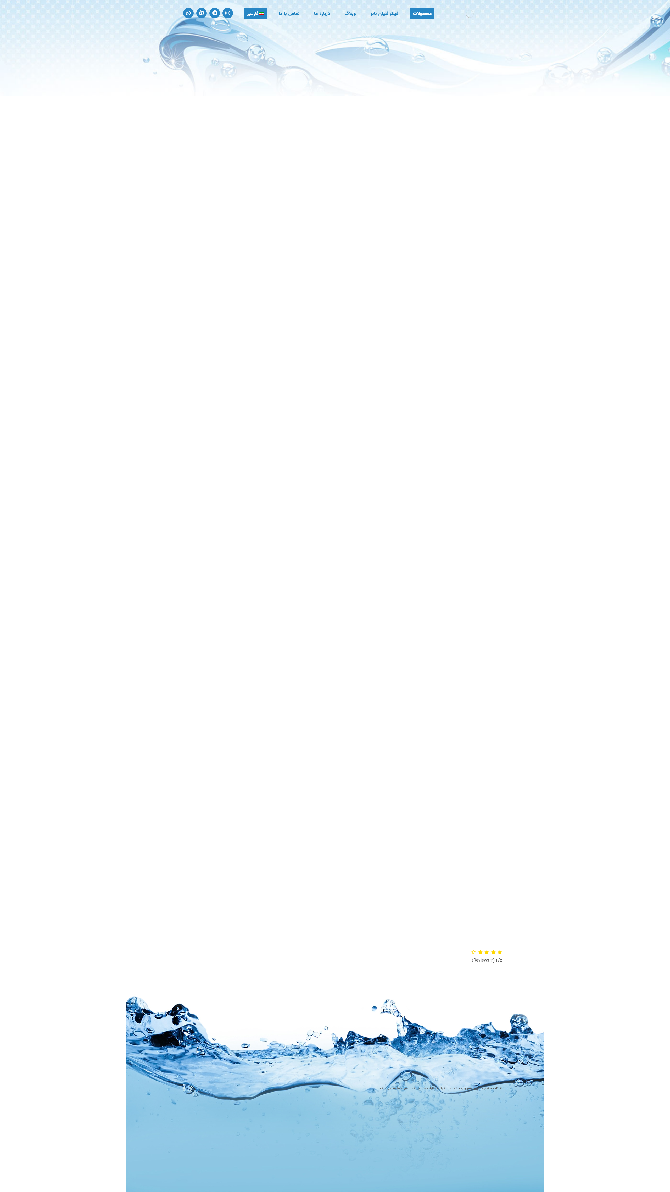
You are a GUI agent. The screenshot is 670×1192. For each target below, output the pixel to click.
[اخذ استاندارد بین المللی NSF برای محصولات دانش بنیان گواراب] (295, 1026)
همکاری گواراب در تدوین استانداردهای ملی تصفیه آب (345, 1051)
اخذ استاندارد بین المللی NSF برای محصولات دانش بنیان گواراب (348, 1022)
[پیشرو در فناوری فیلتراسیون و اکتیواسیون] (469, 14)
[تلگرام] (214, 13)
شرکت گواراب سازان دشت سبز (425, 1088)
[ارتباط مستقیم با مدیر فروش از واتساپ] (188, 13)
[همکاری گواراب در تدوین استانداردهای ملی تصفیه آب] (295, 1055)
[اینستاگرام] (227, 13)
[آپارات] (201, 13)
